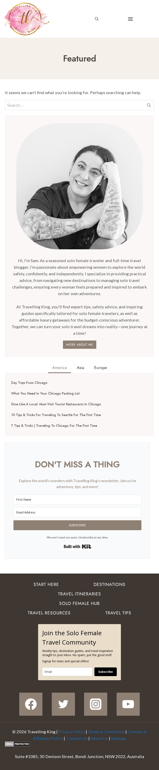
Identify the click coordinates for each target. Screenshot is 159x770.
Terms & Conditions (106, 731)
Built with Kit (77, 546)
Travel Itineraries (79, 594)
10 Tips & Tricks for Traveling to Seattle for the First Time (56, 415)
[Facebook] (30, 704)
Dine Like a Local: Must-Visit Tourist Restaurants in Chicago (56, 404)
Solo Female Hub (79, 603)
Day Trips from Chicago (29, 383)
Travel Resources (49, 613)
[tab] (59, 368)
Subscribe (105, 672)
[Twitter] (63, 704)
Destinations (109, 584)
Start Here (46, 584)
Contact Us (77, 738)
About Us (99, 738)
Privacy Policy (71, 731)
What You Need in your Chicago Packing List (45, 393)
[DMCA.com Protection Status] (79, 744)
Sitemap (118, 738)
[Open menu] (130, 19)
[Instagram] (95, 704)
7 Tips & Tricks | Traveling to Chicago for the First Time (54, 425)
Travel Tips (118, 613)
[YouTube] (128, 704)
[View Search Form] (97, 19)
